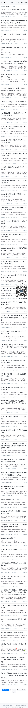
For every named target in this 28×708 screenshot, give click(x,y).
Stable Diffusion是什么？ (8, 538)
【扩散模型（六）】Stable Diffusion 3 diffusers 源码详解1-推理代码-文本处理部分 (14, 347)
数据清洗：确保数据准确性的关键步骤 (13, 9)
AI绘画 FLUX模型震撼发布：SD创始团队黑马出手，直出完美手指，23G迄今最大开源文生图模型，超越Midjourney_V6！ (14, 592)
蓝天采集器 (24, 2)
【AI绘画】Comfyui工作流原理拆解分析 (13, 101)
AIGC (2, 163)
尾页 (14, 692)
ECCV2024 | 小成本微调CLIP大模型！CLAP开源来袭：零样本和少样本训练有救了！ (13, 403)
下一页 (23, 689)
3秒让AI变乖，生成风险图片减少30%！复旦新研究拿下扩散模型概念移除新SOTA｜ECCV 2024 (14, 446)
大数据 (17, 2)
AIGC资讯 (8, 6)
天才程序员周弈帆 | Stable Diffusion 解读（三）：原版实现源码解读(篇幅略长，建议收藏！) (14, 675)
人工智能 (10, 2)
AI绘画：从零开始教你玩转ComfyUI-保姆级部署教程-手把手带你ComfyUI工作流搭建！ (14, 318)
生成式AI (3, 43)
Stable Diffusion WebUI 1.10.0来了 (12, 500)
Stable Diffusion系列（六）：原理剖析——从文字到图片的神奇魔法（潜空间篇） (13, 660)
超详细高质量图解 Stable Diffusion (12, 632)
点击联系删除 (20, 707)
